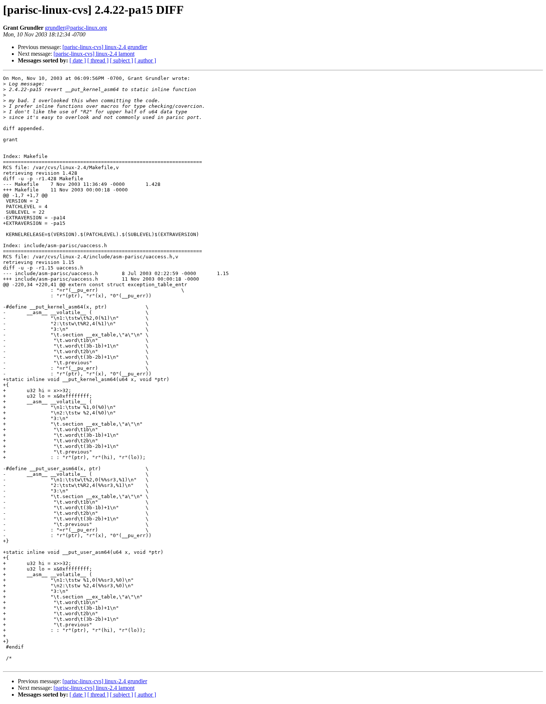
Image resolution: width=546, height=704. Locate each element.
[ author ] (145, 60)
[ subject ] (121, 60)
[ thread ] (97, 60)
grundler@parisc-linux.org (76, 28)
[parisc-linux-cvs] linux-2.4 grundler (104, 47)
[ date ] (77, 60)
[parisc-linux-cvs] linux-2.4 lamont (93, 54)
